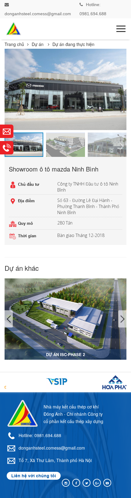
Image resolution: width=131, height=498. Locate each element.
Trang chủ (14, 44)
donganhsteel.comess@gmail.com (52, 448)
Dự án (38, 44)
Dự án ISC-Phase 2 (65, 354)
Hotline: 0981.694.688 (40, 435)
